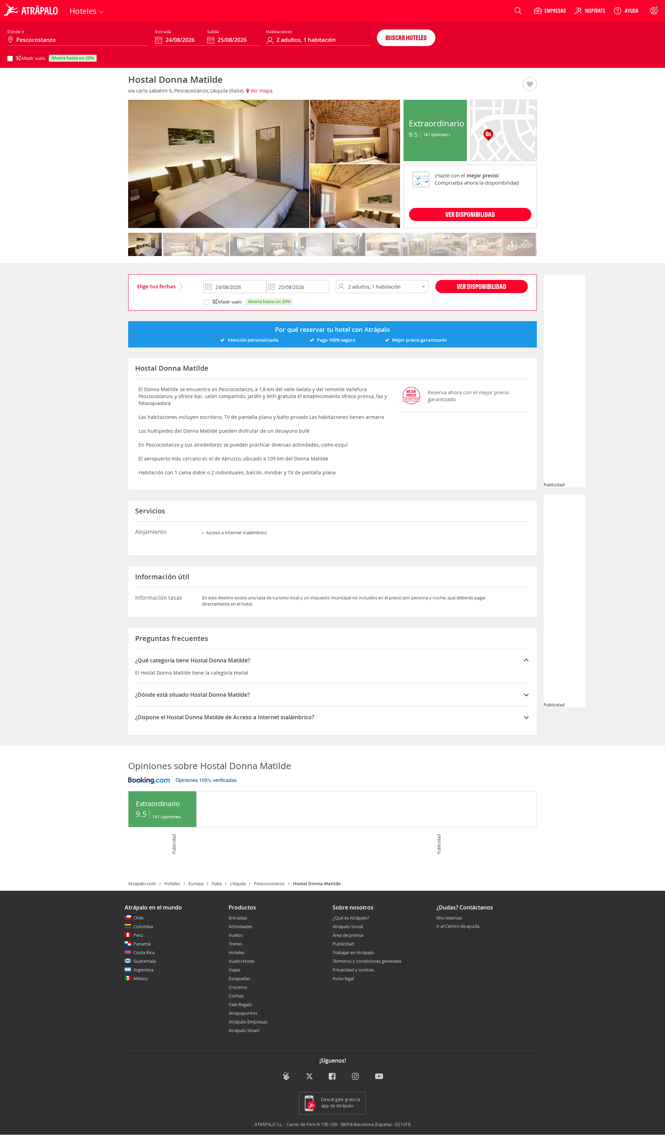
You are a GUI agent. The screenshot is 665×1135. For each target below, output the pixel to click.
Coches (236, 996)
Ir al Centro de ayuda (457, 926)
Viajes (234, 970)
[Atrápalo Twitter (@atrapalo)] (309, 1077)
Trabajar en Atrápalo (353, 952)
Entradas (238, 918)
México (140, 978)
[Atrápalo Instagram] (356, 1077)
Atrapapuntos (243, 1013)
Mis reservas (449, 918)
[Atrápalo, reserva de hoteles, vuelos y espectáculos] (32, 10)
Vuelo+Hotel (241, 961)
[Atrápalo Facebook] (333, 1077)
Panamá (141, 944)
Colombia (143, 926)
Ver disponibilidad (481, 286)
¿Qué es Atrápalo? (351, 918)
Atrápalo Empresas (248, 1022)
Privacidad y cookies (353, 970)
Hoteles (172, 883)
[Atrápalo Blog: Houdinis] (286, 1076)
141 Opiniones (436, 134)
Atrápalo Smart (244, 1030)
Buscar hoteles (406, 37)
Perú (138, 935)
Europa (195, 883)
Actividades (240, 926)
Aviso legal (343, 978)
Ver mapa (261, 90)
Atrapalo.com (142, 883)
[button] (530, 84)
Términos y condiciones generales (366, 961)
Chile (138, 918)
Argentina (143, 970)
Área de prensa (347, 935)
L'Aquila (238, 883)
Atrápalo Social (347, 926)
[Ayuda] (625, 11)
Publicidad (343, 944)
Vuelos (235, 935)
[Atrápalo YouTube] (379, 1077)
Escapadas (239, 978)
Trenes (235, 944)
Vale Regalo (240, 1004)
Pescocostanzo (269, 883)
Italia (217, 883)
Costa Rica (143, 952)
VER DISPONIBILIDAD (470, 214)
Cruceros (238, 987)
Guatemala (144, 961)
